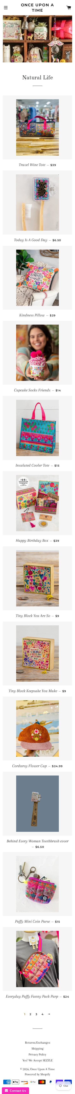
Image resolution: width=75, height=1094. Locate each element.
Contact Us (17, 1090)
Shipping (37, 1048)
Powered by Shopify (37, 1074)
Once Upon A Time (37, 8)
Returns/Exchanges (37, 1042)
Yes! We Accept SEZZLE (37, 1060)
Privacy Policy (37, 1054)
